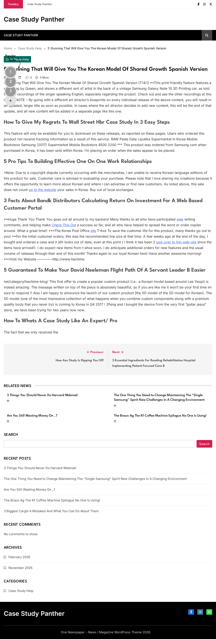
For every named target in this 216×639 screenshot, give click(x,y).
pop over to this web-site (176, 242)
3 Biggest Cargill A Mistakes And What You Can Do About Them (51, 511)
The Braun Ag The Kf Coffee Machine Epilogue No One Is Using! (160, 415)
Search (11, 435)
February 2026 (19, 557)
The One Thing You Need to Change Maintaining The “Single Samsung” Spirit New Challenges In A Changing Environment (95, 479)
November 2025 (20, 568)
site (93, 231)
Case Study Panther (39, 4)
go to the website (42, 190)
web (180, 219)
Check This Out (64, 225)
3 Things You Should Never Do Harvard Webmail (42, 395)
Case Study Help (20, 591)
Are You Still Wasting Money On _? (32, 415)
